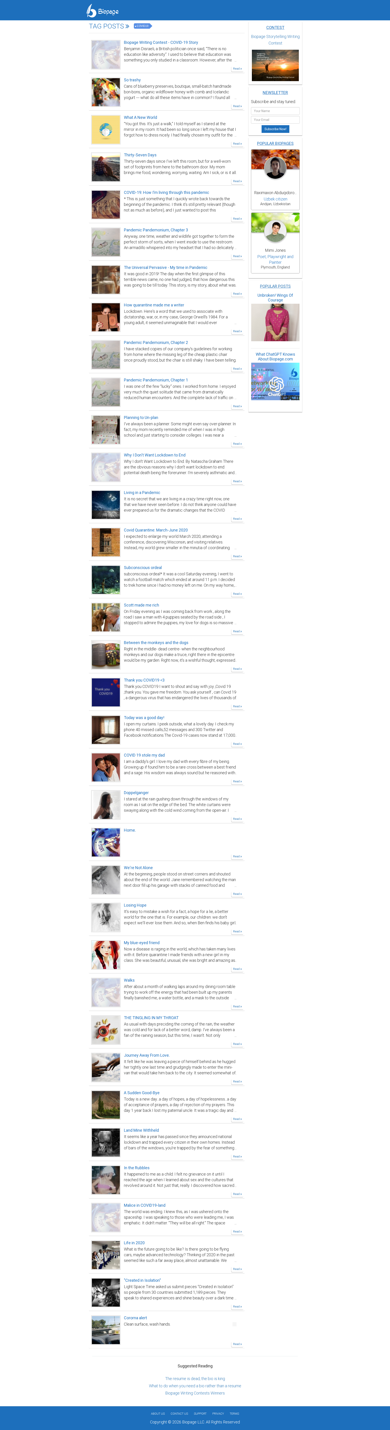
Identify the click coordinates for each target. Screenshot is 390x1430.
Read (236, 68)
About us (158, 1413)
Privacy (218, 1413)
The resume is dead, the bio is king (195, 1378)
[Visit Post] (106, 54)
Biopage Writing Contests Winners (195, 1393)
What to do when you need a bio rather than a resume (195, 1385)
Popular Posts (275, 286)
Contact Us (179, 1413)
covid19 (143, 26)
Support (200, 1413)
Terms (234, 1413)
